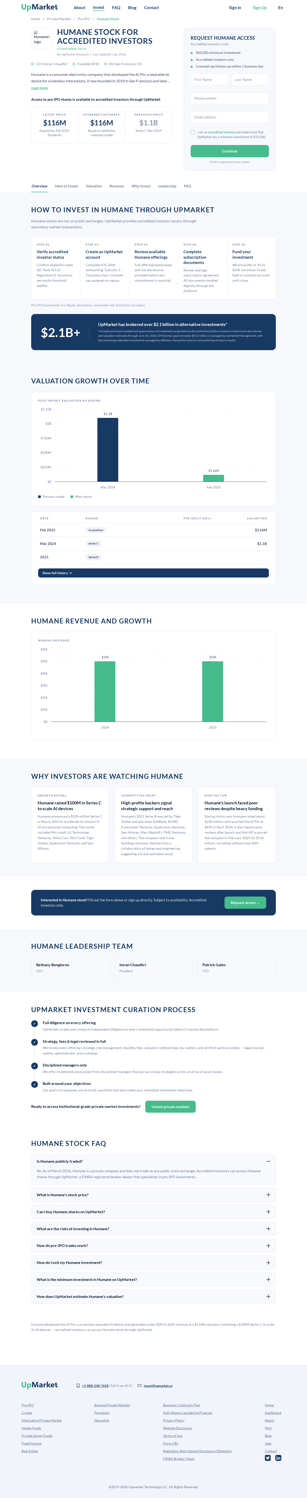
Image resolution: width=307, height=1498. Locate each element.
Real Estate (30, 1451)
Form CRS (170, 1443)
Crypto (27, 1413)
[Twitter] (268, 1458)
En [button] (280, 7)
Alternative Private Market (41, 1420)
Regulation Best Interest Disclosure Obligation (197, 1451)
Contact (151, 7)
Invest (35, 19)
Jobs (268, 1443)
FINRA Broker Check (178, 1459)
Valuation (94, 186)
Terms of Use (172, 1436)
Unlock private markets (170, 1107)
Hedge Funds (31, 1428)
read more (39, 88)
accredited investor (221, 132)
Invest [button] (98, 7)
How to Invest (66, 186)
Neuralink (101, 1420)
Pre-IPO (84, 19)
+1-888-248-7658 (95, 1386)
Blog (132, 7)
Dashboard (273, 1413)
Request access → (245, 902)
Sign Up (260, 7)
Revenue (117, 186)
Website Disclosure (177, 1428)
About (79, 7)
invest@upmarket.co (158, 1386)
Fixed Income (31, 1443)
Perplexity (102, 1413)
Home (269, 1405)
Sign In (235, 7)
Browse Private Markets (112, 1405)
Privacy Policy (173, 1420)
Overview (39, 186)
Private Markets (59, 19)
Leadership (167, 186)
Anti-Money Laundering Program (188, 1413)
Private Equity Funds (37, 1436)
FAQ (116, 7)
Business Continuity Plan (181, 1405)
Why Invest (141, 186)
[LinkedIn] (278, 1458)
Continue (229, 151)
